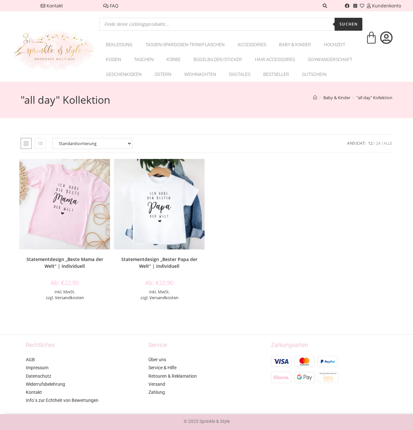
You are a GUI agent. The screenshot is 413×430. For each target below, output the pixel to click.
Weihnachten (200, 74)
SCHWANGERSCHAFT (330, 59)
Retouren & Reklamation (172, 376)
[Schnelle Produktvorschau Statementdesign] (106, 170)
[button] (106, 187)
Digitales (239, 74)
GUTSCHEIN (314, 74)
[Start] (315, 97)
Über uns (157, 359)
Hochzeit (334, 44)
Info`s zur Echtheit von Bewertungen (62, 400)
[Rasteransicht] (26, 143)
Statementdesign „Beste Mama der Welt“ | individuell (64, 262)
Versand (156, 384)
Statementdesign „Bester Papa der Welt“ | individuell (159, 262)
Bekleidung (119, 44)
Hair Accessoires (275, 59)
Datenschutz (38, 376)
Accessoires (251, 44)
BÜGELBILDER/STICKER (218, 59)
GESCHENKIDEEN (124, 74)
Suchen (348, 24)
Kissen (113, 59)
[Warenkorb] (371, 41)
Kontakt (54, 6)
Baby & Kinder (295, 44)
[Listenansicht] (40, 143)
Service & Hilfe (162, 367)
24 (378, 143)
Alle (388, 143)
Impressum (37, 367)
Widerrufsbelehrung (45, 384)
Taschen (144, 59)
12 (370, 143)
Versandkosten (69, 297)
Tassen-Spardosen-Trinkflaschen (185, 44)
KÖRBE (173, 59)
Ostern (163, 74)
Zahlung (156, 392)
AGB (30, 359)
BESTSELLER (276, 74)
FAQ (113, 6)
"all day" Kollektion (374, 97)
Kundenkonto (386, 6)
